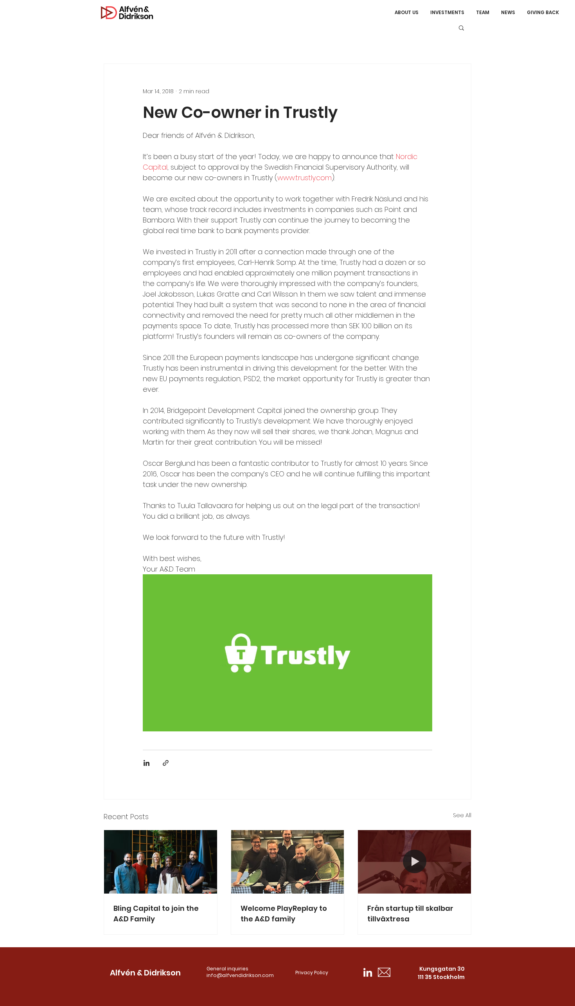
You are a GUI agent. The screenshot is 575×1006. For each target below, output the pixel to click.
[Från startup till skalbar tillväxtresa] (414, 862)
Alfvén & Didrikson (145, 972)
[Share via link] (165, 763)
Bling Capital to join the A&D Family (156, 913)
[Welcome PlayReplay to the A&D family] (287, 862)
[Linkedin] (367, 972)
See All (462, 815)
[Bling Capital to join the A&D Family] (160, 862)
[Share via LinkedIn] (146, 763)
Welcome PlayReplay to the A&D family (284, 913)
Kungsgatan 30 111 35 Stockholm (441, 973)
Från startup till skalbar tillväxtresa (410, 913)
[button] (461, 27)
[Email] (384, 972)
